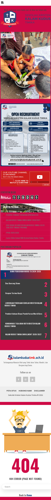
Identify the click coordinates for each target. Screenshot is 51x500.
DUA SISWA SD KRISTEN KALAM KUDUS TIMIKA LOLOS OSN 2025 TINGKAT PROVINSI (25, 226)
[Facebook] (18, 379)
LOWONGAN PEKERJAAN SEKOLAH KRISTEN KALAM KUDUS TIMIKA (23, 304)
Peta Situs (11, 391)
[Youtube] (32, 379)
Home (29, 495)
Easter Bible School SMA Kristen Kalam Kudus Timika (25, 238)
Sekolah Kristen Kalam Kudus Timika (22, 395)
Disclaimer (39, 391)
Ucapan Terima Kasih (13, 293)
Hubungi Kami (25, 391)
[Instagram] (25, 379)
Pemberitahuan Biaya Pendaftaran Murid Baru (23, 313)
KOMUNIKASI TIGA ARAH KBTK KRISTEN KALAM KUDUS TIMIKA (22, 324)
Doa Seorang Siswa (12, 283)
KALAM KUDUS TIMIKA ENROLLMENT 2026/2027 (23, 220)
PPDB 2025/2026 (12, 233)
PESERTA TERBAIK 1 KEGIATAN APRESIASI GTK (22, 215)
